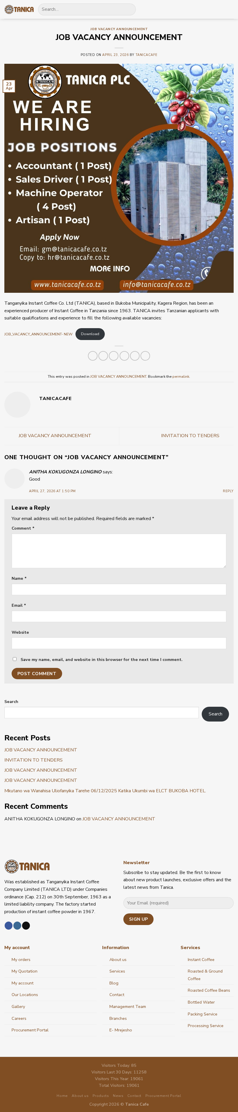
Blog (113, 983)
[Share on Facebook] (103, 356)
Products (101, 1095)
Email (19, 605)
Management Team (127, 1006)
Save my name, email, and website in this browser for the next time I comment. (102, 659)
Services (117, 971)
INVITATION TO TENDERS (191, 436)
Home (62, 1095)
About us (118, 959)
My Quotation (24, 971)
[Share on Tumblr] (145, 356)
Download (90, 334)
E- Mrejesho (120, 1030)
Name (19, 578)
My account (22, 983)
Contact (116, 994)
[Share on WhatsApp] (93, 356)
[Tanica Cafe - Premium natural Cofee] (19, 9)
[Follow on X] (26, 926)
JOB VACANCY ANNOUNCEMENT (119, 29)
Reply (228, 491)
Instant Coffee (201, 959)
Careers (19, 1018)
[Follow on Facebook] (8, 926)
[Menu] (230, 9)
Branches (118, 1018)
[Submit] (129, 9)
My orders (21, 959)
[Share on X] (113, 356)
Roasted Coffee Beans (209, 990)
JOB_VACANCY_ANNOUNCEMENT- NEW (38, 334)
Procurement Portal (30, 1030)
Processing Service (205, 1026)
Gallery (18, 1006)
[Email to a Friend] (124, 356)
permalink (180, 376)
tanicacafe (147, 55)
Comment (23, 528)
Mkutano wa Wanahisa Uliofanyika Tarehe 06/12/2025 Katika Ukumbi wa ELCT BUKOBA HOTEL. (105, 791)
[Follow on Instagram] (17, 926)
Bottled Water (201, 1002)
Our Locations (25, 994)
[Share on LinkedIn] (135, 356)
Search (11, 701)
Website (20, 632)
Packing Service (202, 1014)
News (118, 1095)
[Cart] (220, 9)
